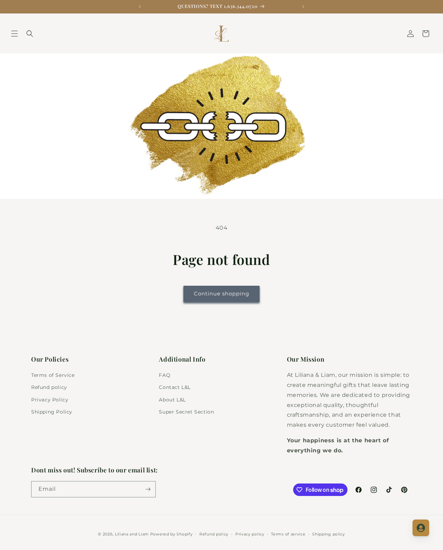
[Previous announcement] (139, 6)
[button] (14, 33)
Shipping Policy (51, 412)
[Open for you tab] (421, 528)
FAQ (164, 375)
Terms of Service (53, 375)
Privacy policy (249, 534)
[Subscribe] (147, 489)
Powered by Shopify (171, 534)
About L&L (172, 400)
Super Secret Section (186, 412)
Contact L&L (175, 387)
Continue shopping (221, 293)
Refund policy (49, 387)
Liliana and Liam (132, 534)
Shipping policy (328, 534)
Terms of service (288, 534)
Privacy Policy (49, 400)
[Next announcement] (303, 6)
